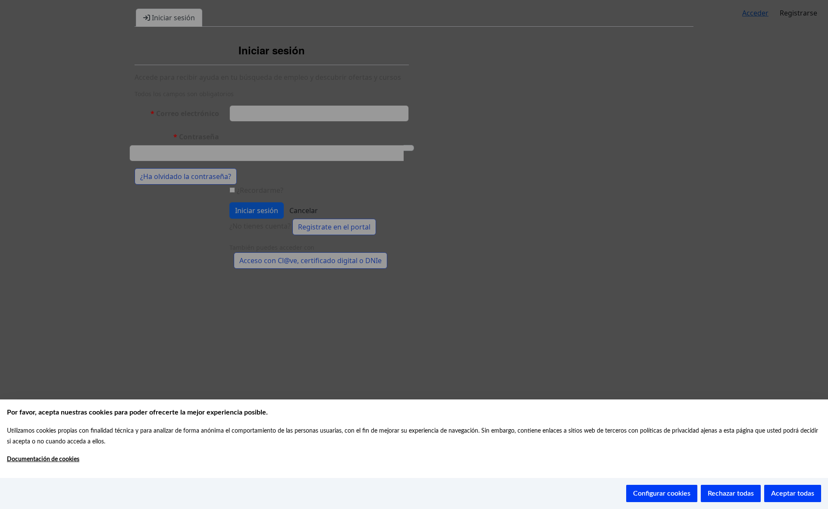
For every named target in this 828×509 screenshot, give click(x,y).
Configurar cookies (661, 493)
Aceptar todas (792, 493)
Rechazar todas (731, 493)
